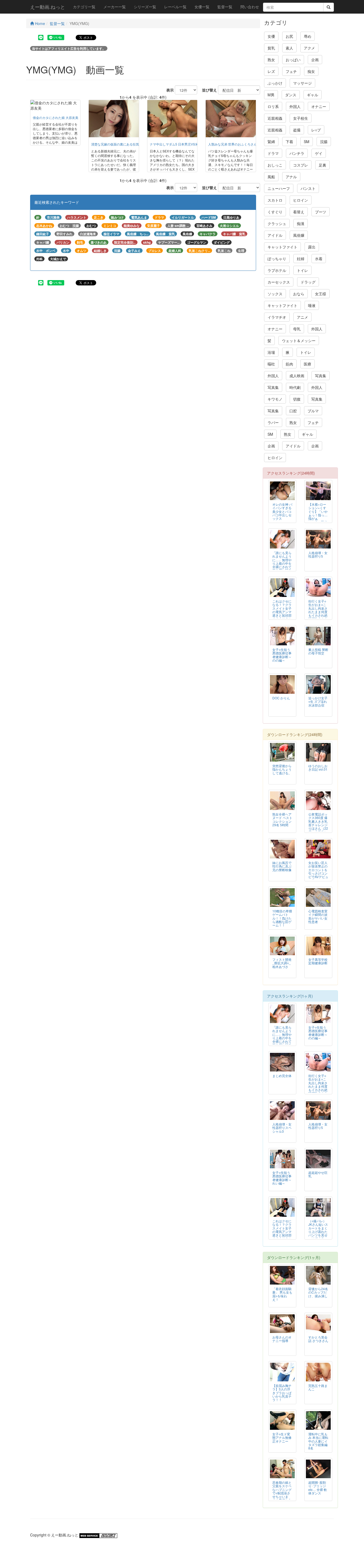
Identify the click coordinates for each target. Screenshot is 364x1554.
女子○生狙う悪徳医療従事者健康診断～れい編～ (282, 1177)
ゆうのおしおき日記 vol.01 (317, 767)
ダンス (290, 94)
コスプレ (300, 165)
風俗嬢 (298, 235)
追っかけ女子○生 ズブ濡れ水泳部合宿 (317, 701)
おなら (298, 293)
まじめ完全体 (282, 1075)
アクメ (309, 48)
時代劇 (295, 387)
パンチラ (296, 153)
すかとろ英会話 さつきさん (318, 1339)
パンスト (308, 188)
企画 (315, 59)
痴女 (311, 71)
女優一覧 (202, 6)
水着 (318, 258)
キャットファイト (282, 247)
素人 (289, 48)
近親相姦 (275, 118)
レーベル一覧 (175, 6)
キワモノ (275, 399)
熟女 (271, 59)
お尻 (289, 36)
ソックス (275, 293)
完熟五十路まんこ (317, 1387)
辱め (307, 36)
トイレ (302, 270)
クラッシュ (277, 223)
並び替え (207, 90)
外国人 (295, 106)
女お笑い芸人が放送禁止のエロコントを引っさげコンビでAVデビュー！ (318, 871)
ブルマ (313, 410)
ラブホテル (277, 270)
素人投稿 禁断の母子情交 (318, 651)
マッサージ (302, 83)
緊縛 (271, 141)
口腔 (293, 410)
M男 (271, 94)
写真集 (320, 375)
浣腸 (323, 141)
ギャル (312, 94)
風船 (271, 176)
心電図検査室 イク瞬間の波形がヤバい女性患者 (317, 916)
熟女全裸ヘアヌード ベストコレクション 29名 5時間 (282, 819)
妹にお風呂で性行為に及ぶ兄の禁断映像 (282, 866)
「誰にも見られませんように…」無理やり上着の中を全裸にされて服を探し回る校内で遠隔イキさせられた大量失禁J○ (282, 566)
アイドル (275, 235)
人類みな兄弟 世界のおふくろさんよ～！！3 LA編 (244, 144)
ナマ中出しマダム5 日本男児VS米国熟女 (179, 144)
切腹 (297, 399)
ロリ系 (273, 106)
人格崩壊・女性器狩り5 (317, 554)
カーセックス (279, 282)
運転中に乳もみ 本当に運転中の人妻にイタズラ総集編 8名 (318, 1441)
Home (39, 23)
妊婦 (300, 258)
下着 (289, 141)
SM (306, 141)
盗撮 (297, 129)
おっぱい (293, 59)
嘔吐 (271, 364)
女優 (271, 36)
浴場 (271, 352)
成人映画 (296, 375)
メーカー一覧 (114, 6)
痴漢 (300, 223)
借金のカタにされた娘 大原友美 (55, 117)
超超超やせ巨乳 (317, 1174)
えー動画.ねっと (47, 6)
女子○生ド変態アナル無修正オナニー (282, 1437)
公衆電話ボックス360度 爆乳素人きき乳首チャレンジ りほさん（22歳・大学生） (318, 823)
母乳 (297, 328)
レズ (271, 71)
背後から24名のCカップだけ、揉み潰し (318, 1292)
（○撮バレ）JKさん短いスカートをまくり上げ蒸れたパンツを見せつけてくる (318, 1229)
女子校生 (300, 118)
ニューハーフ (279, 188)
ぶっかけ (275, 83)
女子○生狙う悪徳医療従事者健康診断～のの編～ (282, 654)
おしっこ (275, 165)
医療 (307, 364)
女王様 (320, 293)
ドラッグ (308, 282)
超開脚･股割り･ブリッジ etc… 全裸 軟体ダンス (317, 1487)
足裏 (322, 165)
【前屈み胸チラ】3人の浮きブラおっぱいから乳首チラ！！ (282, 1392)
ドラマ (273, 153)
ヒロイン (300, 200)
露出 (312, 247)
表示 (168, 90)
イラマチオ (277, 317)
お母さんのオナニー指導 (282, 1339)
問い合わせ (249, 6)
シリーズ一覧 (145, 6)
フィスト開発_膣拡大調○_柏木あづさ (282, 963)
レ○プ (316, 129)
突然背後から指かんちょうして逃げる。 (282, 769)
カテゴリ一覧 (84, 6)
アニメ (302, 317)
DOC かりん (281, 698)
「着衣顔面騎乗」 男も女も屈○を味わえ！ (282, 1293)
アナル (291, 176)
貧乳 (271, 48)
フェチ (291, 71)
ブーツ (320, 211)
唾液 (312, 305)
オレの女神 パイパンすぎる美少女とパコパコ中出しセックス (282, 511)
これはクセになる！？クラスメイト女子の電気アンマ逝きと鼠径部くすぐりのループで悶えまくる (282, 613)
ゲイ (318, 153)
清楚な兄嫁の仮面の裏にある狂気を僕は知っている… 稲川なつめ (138, 144)
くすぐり (275, 211)
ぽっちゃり (277, 258)
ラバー (273, 422)
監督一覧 (224, 6)
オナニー (318, 106)
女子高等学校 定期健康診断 (317, 961)
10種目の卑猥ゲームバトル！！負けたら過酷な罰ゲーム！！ (282, 918)
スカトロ (275, 200)
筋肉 (289, 364)
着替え (298, 211)
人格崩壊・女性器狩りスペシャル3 (282, 1127)
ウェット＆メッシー (299, 340)
